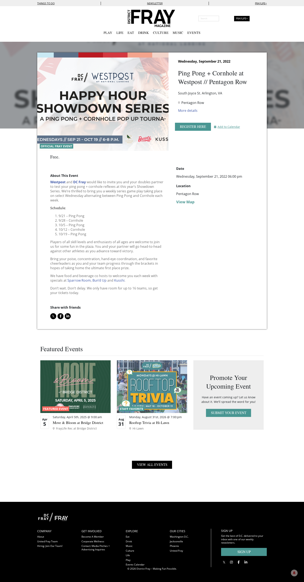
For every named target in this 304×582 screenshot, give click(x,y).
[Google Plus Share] (231, 562)
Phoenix (174, 546)
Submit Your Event (228, 412)
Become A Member (92, 536)
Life (119, 32)
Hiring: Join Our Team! (49, 546)
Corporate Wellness (92, 541)
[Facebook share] (60, 316)
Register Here (193, 126)
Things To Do (46, 3)
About (40, 536)
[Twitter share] (53, 316)
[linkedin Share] (68, 316)
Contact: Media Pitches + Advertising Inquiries (95, 547)
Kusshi (119, 280)
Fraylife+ (261, 3)
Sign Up (244, 551)
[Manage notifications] (294, 573)
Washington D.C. (179, 536)
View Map (185, 201)
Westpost (58, 182)
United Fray (176, 550)
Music (178, 32)
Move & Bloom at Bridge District (78, 422)
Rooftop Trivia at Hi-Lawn (149, 422)
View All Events (152, 464)
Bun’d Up (99, 280)
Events (193, 32)
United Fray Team (47, 541)
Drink (143, 32)
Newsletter (155, 3)
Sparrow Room (79, 280)
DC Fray (79, 182)
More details (187, 110)
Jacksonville (176, 541)
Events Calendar (135, 564)
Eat (131, 32)
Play (108, 32)
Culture (161, 32)
